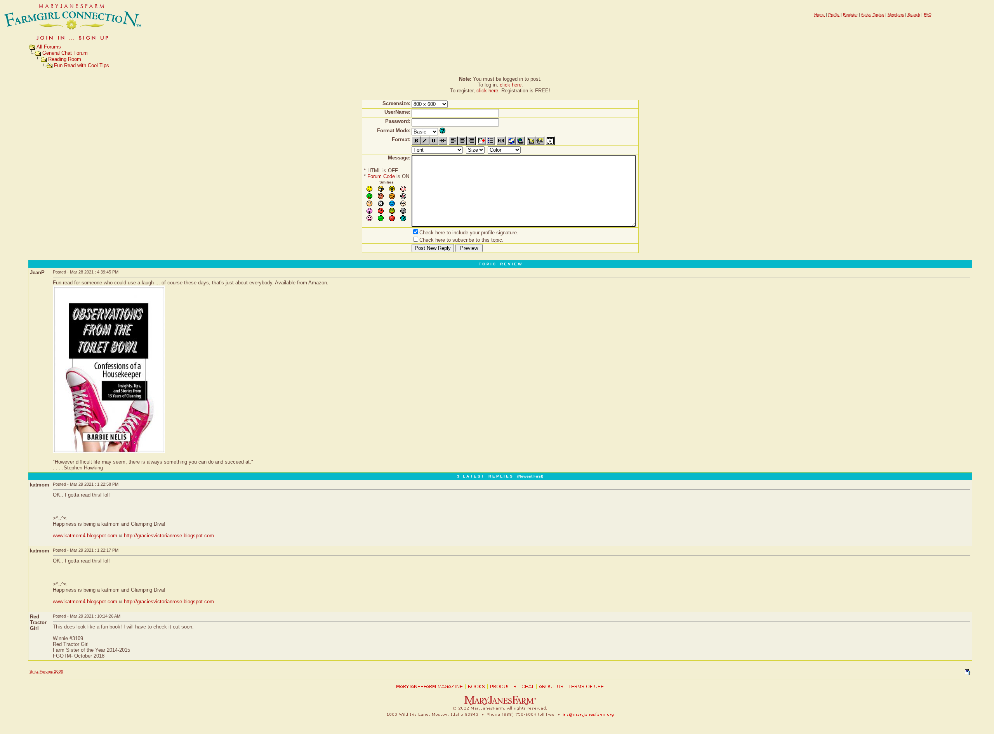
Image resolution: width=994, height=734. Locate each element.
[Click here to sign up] (73, 40)
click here (510, 85)
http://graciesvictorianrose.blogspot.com (169, 535)
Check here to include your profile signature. (468, 232)
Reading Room (64, 59)
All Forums (48, 47)
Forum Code (381, 176)
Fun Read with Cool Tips (81, 65)
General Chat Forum (65, 53)
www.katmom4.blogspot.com (85, 535)
